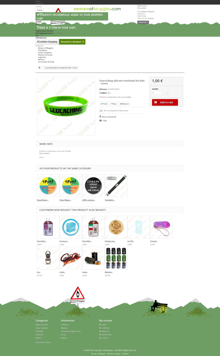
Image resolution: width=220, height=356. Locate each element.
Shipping (64, 328)
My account (105, 320)
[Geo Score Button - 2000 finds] (70, 227)
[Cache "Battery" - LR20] (93, 258)
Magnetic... (109, 272)
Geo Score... (63, 241)
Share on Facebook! (109, 117)
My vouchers (104, 338)
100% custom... (88, 200)
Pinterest (125, 104)
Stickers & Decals (42, 325)
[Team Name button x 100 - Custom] (48, 185)
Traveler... (154, 241)
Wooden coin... (110, 241)
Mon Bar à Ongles (113, 354)
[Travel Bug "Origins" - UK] (48, 227)
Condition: (103, 93)
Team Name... (43, 200)
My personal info (105, 334)
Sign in (38, 1)
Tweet (105, 104)
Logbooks (39, 334)
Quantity (155, 89)
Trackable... (110, 200)
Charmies (125, 354)
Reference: (103, 89)
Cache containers (42, 328)
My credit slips (104, 328)
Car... (38, 272)
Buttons (38, 338)
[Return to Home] (39, 67)
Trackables (40, 331)
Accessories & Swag (46, 62)
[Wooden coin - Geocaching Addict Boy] (116, 227)
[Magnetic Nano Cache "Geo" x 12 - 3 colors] (116, 258)
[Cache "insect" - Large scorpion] (70, 258)
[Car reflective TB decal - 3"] (48, 258)
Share (114, 104)
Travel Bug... (41, 241)
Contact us (39, 3)
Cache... (62, 272)
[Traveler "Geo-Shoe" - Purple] (161, 227)
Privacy (63, 334)
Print (105, 120)
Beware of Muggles (98, 354)
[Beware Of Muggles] (97, 9)
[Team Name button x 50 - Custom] (70, 185)
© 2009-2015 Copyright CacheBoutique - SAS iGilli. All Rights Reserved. (110, 350)
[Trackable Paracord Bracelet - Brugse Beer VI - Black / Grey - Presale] (116, 185)
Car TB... (130, 241)
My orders (103, 325)
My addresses (104, 331)
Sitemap (64, 338)
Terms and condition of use (71, 331)
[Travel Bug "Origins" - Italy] (93, 227)
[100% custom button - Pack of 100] (93, 185)
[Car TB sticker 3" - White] (138, 227)
